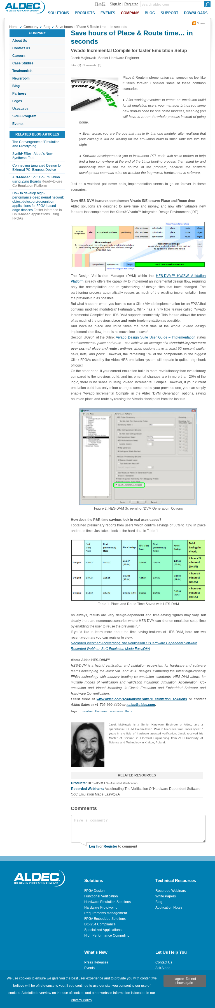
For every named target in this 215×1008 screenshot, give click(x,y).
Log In (94, 846)
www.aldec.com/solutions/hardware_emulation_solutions (142, 699)
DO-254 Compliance (100, 924)
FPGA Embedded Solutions (105, 919)
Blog (16, 86)
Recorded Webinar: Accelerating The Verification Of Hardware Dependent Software (134, 643)
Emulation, (87, 711)
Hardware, (101, 711)
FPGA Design (94, 891)
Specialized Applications (102, 930)
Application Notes (168, 907)
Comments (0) (92, 65)
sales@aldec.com (141, 705)
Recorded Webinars (170, 891)
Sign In (115, 4)
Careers (18, 56)
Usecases (20, 109)
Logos (17, 101)
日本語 (100, 4)
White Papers (165, 896)
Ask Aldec (162, 968)
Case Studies (23, 63)
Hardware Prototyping (101, 907)
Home (13, 27)
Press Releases (96, 962)
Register (131, 4)
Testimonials (22, 71)
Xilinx (128, 711)
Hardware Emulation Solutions (107, 902)
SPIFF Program (24, 116)
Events (18, 124)
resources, (116, 711)
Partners (19, 93)
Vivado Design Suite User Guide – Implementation (155, 337)
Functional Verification (101, 896)
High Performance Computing (107, 935)
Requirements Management (105, 913)
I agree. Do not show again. (185, 981)
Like (73, 65)
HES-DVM (95, 783)
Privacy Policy (81, 1000)
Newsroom (21, 78)
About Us (19, 41)
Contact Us (21, 48)
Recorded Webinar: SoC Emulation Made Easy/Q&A (110, 649)
